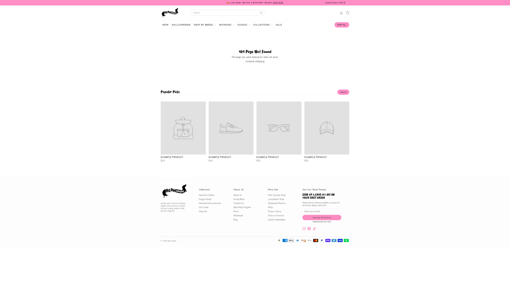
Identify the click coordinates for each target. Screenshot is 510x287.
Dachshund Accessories (210, 203)
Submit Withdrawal (276, 219)
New (165, 25)
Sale (279, 25)
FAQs (270, 207)
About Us (237, 195)
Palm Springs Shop (277, 195)
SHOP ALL (342, 25)
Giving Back (238, 199)
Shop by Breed (204, 25)
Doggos (242, 25)
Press (236, 211)
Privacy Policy (274, 211)
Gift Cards (204, 207)
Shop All (203, 211)
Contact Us (238, 203)
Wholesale (238, 215)
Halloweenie (181, 25)
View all (343, 92)
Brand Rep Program (242, 207)
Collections (261, 25)
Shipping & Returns (277, 203)
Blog (235, 219)
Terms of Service (276, 215)
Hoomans (225, 25)
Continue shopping (255, 61)
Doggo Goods (205, 199)
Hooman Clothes (206, 195)
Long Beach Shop (276, 199)
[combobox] (227, 13)
